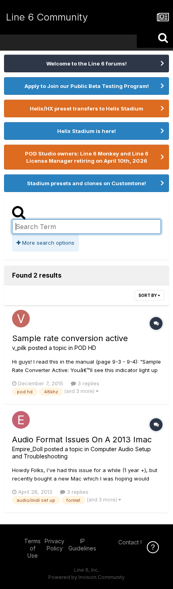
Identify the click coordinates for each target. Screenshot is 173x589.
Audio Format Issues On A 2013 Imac (82, 439)
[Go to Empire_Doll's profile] (21, 420)
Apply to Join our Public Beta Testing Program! (87, 86)
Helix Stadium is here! (86, 131)
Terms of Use (32, 548)
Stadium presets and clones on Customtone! (86, 183)
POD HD (85, 347)
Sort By (148, 295)
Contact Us (132, 542)
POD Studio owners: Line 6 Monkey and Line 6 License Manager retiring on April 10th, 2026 (86, 157)
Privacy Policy (54, 545)
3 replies (87, 383)
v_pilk (19, 347)
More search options (47, 242)
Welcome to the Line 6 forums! (86, 63)
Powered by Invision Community (86, 577)
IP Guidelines (82, 545)
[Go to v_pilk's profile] (21, 318)
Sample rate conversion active (70, 338)
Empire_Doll (27, 449)
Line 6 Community (47, 17)
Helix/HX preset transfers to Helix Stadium (86, 108)
